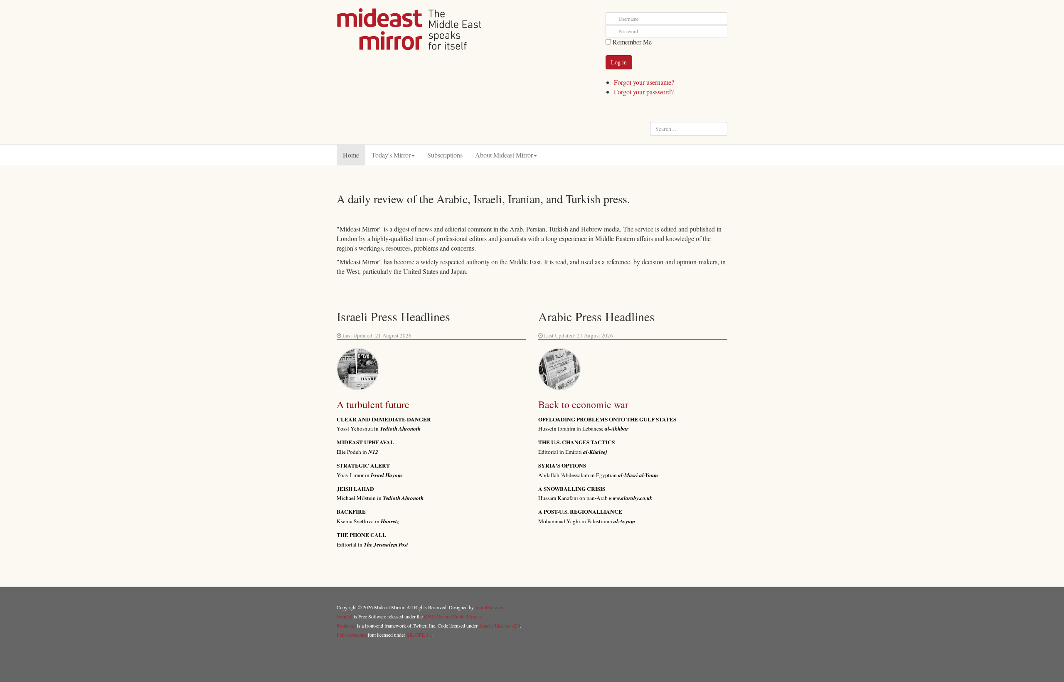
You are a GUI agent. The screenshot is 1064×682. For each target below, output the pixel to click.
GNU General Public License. (453, 616)
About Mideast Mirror (504, 154)
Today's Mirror (391, 154)
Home (351, 154)
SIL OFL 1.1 (419, 634)
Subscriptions (445, 154)
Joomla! (344, 616)
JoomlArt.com (489, 607)
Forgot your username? (644, 82)
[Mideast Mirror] (409, 29)
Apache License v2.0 (499, 625)
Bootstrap (346, 625)
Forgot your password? (644, 91)
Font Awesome (352, 634)
